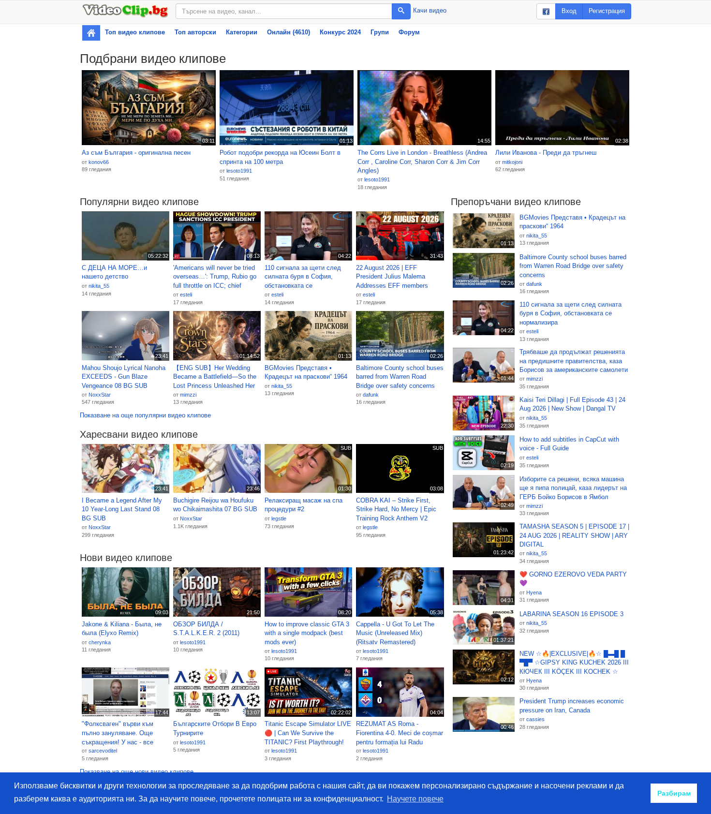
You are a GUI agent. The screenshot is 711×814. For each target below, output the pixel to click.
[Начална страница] (91, 33)
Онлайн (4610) (288, 32)
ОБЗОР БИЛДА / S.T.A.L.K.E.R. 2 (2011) (206, 629)
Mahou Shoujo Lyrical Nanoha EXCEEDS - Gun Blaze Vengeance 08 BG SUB (123, 376)
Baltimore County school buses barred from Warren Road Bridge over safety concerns (400, 376)
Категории (241, 32)
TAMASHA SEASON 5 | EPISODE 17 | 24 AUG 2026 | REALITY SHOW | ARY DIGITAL (574, 535)
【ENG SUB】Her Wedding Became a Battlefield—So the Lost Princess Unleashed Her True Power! (214, 377)
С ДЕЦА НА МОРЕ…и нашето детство (114, 272)
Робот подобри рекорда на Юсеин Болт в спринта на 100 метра (280, 157)
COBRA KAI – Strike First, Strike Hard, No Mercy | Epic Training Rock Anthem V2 (396, 509)
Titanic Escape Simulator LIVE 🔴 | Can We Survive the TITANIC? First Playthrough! (308, 732)
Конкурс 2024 (340, 32)
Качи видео (429, 10)
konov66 (99, 162)
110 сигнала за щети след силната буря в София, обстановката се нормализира (303, 277)
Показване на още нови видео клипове (136, 771)
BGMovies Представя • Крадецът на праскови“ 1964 (306, 372)
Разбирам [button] (674, 793)
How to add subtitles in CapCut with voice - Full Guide (569, 444)
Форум (409, 32)
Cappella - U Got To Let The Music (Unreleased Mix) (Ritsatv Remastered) (395, 633)
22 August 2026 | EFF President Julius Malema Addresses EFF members (392, 276)
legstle (278, 518)
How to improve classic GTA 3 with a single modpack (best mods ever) (307, 633)
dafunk (371, 395)
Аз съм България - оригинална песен (136, 152)
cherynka (100, 642)
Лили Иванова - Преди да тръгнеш (545, 152)
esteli (186, 294)
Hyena (534, 592)
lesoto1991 (239, 171)
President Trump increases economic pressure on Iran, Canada (571, 705)
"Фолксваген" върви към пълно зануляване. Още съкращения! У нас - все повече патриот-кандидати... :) (123, 733)
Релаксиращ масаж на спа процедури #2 (303, 505)
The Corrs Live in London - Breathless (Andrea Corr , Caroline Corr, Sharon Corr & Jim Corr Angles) (422, 161)
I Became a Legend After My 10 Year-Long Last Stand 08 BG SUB (122, 509)
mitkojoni (512, 162)
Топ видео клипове (135, 32)
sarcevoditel (103, 751)
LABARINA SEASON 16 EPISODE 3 (571, 614)
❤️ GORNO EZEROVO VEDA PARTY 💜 (573, 579)
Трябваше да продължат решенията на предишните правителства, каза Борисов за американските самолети (573, 360)
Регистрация (607, 11)
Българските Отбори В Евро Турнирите (214, 728)
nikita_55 (99, 286)
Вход (569, 11)
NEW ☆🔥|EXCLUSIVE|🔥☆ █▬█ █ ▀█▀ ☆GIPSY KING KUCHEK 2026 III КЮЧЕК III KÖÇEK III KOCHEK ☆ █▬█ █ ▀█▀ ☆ (574, 663)
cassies (535, 719)
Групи (379, 32)
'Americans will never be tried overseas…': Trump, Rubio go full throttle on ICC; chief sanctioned (214, 277)
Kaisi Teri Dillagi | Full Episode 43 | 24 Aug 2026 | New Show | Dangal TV (572, 404)
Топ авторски (195, 32)
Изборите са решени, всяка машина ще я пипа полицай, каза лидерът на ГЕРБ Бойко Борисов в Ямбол (573, 488)
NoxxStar (100, 395)
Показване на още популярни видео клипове (145, 415)
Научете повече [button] (415, 799)
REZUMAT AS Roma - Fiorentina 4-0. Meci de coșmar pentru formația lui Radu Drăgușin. (399, 733)
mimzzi (188, 395)
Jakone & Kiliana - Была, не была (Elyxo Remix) (122, 629)
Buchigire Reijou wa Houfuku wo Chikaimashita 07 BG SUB (215, 505)
